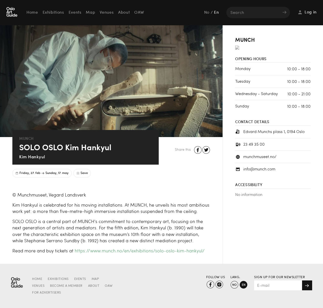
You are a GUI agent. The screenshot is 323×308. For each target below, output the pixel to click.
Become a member (66, 286)
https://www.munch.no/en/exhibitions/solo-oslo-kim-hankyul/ (140, 250)
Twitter (206, 150)
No (206, 13)
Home (32, 13)
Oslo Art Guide (12, 12)
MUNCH (26, 138)
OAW (139, 13)
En (216, 13)
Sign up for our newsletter (279, 277)
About (124, 13)
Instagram (219, 284)
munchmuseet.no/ (260, 156)
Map (90, 13)
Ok (307, 285)
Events (75, 13)
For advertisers (46, 292)
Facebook (198, 150)
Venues (107, 13)
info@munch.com (259, 168)
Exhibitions (53, 13)
